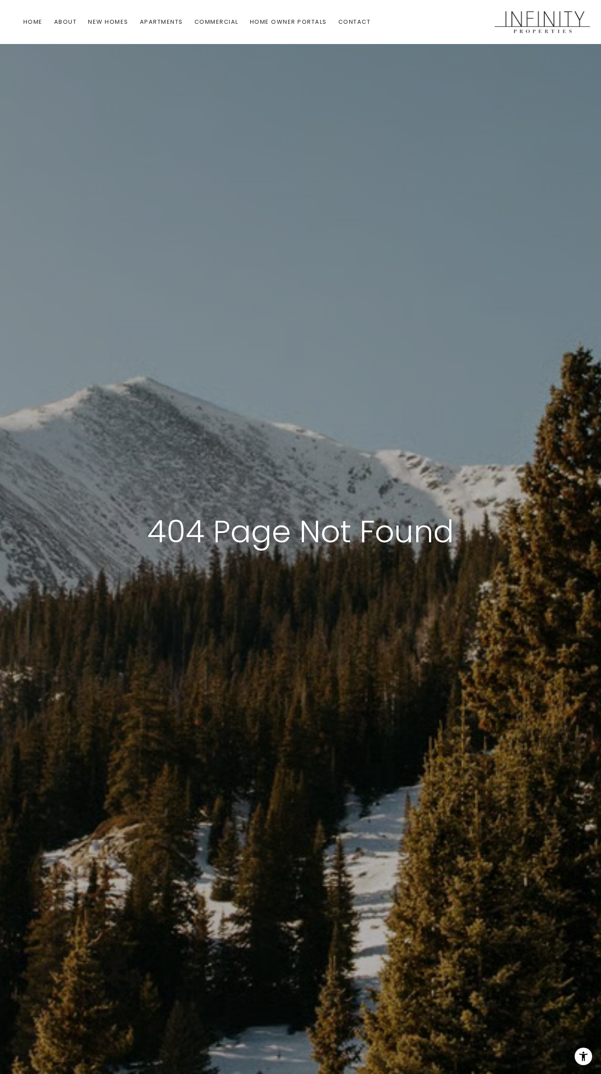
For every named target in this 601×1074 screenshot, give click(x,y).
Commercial (216, 22)
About (65, 22)
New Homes (108, 22)
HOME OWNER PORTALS (288, 22)
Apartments (161, 22)
